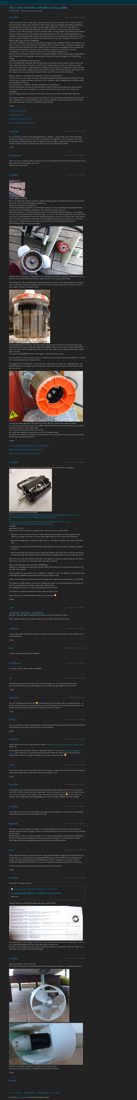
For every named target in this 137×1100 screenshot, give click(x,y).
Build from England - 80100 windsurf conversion (25, 449)
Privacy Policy (55, 1092)
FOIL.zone (4, 2)
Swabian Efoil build (15, 115)
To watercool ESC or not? (17, 111)
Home (11, 1092)
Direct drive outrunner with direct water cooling (38, 7)
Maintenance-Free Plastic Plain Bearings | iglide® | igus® (65, 744)
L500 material (69, 750)
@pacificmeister (15, 613)
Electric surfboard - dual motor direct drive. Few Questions (28, 445)
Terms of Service (42, 1092)
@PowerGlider (16, 137)
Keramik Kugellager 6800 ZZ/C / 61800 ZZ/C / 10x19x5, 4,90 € (35, 889)
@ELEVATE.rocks (37, 613)
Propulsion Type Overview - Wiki (20, 118)
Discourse (20, 1097)
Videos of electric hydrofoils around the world (24, 453)
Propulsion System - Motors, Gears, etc (22, 122)
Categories (18, 1092)
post (54, 137)
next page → (13, 1080)
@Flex (55, 772)
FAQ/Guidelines (29, 1092)
